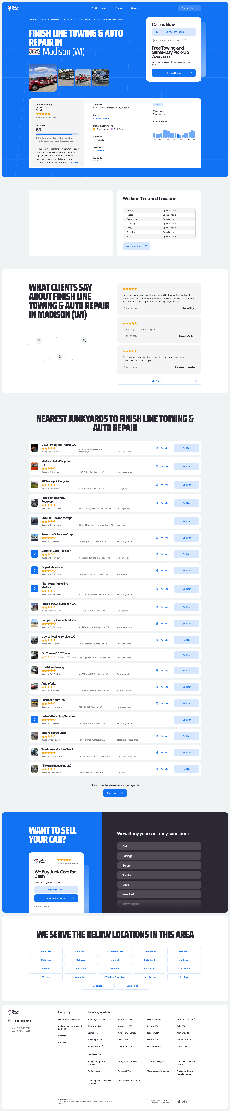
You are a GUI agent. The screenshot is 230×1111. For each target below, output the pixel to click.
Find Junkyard (101, 8)
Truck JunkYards (125, 1071)
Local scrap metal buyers (129, 1080)
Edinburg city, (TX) (96, 1019)
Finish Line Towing (52, 667)
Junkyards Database (37, 19)
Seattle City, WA (125, 1019)
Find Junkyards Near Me (69, 1019)
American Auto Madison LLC (58, 603)
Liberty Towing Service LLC (58, 636)
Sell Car (187, 448)
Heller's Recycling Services (58, 716)
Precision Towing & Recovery (53, 499)
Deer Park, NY (153, 1039)
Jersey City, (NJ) (95, 1046)
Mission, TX (152, 1026)
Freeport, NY (153, 1032)
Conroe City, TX (125, 1046)
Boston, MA (93, 1032)
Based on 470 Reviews (46, 117)
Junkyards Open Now (127, 1061)
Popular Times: (160, 121)
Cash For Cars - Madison (56, 550)
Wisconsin (55, 19)
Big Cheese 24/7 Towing (56, 653)
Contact (119, 8)
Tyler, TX (181, 1026)
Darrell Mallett (187, 336)
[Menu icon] (220, 8)
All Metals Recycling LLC (56, 765)
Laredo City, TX (184, 1039)
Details (74, 162)
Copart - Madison (52, 567)
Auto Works (48, 683)
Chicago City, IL (154, 1046)
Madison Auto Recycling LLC (56, 463)
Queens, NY (182, 1046)
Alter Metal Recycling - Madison (55, 585)
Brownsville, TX (125, 1026)
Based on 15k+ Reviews (67, 863)
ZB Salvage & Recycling (55, 481)
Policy (60, 1103)
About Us (135, 8)
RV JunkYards (94, 1071)
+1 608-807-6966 (101, 118)
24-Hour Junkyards (156, 1061)
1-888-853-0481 (22, 1021)
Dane (66, 19)
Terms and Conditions (106, 1101)
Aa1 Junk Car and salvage (56, 518)
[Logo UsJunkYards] (40, 861)
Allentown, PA (94, 1026)
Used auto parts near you (159, 1071)
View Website (99, 150)
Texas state (123, 1039)
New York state (154, 1019)
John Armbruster (185, 367)
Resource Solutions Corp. (57, 534)
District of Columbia (127, 1032)
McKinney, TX (183, 1032)
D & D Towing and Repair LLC (58, 444)
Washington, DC (95, 1039)
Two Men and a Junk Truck (57, 749)
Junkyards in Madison (83, 19)
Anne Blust (189, 308)
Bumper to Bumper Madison (58, 620)
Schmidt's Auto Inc (53, 700)
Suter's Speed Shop (53, 732)
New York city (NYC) (186, 1019)
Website (164, 448)
